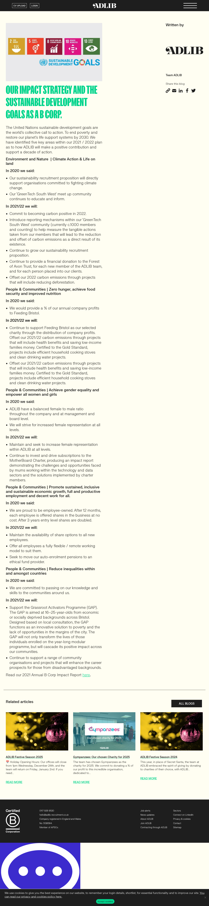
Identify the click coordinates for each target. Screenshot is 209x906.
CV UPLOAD (19, 6)
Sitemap (177, 827)
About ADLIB (146, 819)
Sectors (177, 810)
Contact (177, 823)
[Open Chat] (40, 874)
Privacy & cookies (181, 819)
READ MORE (14, 782)
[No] (205, 897)
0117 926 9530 (46, 810)
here (86, 675)
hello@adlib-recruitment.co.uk (54, 814)
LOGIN (34, 6)
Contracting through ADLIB (153, 827)
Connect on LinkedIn (183, 814)
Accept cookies (105, 901)
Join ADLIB (145, 823)
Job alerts (145, 810)
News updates (147, 814)
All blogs (186, 703)
